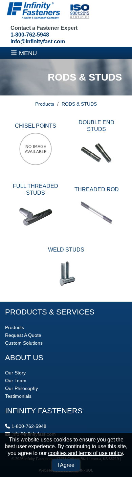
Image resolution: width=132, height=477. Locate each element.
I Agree (66, 465)
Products (44, 104)
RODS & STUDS (79, 104)
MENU (28, 53)
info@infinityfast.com (37, 41)
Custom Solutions (24, 343)
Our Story (15, 372)
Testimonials (18, 396)
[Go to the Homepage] (47, 11)
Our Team (15, 380)
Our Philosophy (21, 388)
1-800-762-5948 (29, 35)
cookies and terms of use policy (85, 453)
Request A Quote (23, 335)
